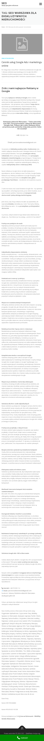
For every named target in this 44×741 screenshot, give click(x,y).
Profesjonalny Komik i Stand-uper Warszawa (24, 686)
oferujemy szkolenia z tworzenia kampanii (16, 496)
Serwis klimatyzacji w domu (19, 631)
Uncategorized (8, 58)
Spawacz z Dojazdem (16, 661)
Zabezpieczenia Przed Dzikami (12, 674)
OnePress (29, 733)
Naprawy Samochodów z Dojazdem (14, 618)
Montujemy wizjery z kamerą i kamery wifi (16, 634)
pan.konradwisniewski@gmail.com (24, 142)
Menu (40, 4)
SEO (4, 3)
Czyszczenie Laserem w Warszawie (14, 654)
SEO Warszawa (15, 639)
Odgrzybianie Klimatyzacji (10, 681)
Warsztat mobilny (33, 618)
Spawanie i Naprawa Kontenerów (21, 659)
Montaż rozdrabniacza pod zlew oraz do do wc (18, 694)
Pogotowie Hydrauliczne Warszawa (14, 664)
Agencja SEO (21, 626)
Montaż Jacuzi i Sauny (32, 661)
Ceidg (18, 716)
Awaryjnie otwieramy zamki (15, 636)
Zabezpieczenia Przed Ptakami (12, 679)
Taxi (27, 626)
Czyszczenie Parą (25, 613)
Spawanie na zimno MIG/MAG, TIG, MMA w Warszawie (21, 651)
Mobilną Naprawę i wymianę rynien (29, 648)
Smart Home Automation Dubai (29, 671)
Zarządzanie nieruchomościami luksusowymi (24, 676)
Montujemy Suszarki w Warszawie (13, 689)
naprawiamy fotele (35, 631)
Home (3, 27)
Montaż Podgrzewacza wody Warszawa (23, 692)
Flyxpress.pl (30, 636)
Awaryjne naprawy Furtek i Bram (29, 616)
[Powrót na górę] (22, 728)
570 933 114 (23, 135)
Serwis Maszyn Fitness (31, 679)
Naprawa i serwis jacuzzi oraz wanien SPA (16, 621)
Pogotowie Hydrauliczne (10, 613)
